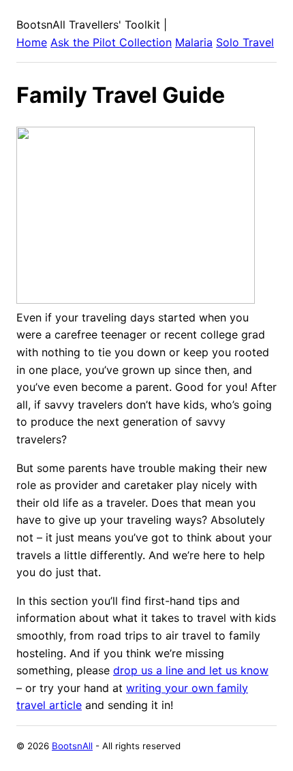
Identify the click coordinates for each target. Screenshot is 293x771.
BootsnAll (72, 745)
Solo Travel (245, 42)
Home (31, 42)
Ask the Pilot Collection (111, 42)
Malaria (194, 42)
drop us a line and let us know (190, 670)
